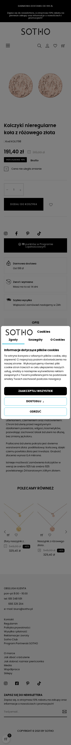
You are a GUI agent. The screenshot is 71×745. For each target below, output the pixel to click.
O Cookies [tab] (57, 339)
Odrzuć (35, 411)
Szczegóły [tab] (35, 339)
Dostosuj (34, 401)
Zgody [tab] (13, 339)
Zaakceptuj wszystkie (35, 391)
